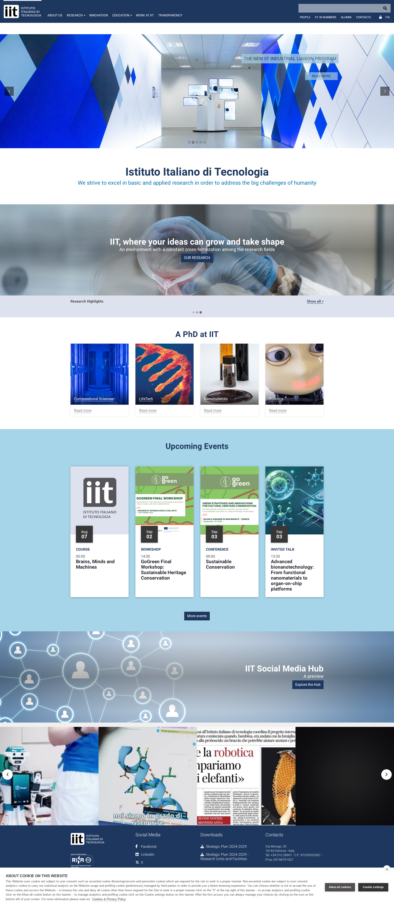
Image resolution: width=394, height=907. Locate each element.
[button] (76, 11)
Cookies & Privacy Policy (109, 899)
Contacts (363, 17)
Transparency (170, 15)
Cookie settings (373, 887)
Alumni (346, 17)
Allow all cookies (340, 887)
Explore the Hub (308, 684)
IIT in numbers (325, 17)
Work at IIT (145, 15)
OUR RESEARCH (197, 258)
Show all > (315, 301)
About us (54, 15)
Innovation (98, 15)
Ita (387, 17)
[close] (387, 869)
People (305, 17)
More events (197, 616)
